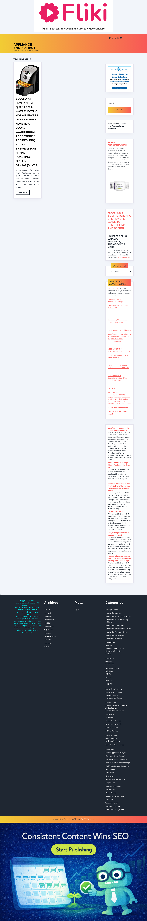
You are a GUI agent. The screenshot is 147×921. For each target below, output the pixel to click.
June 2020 (47, 643)
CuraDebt (111, 388)
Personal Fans (110, 769)
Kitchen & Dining (111, 735)
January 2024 (48, 626)
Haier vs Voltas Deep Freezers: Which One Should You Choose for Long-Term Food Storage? (119, 558)
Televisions (109, 671)
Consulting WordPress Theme (66, 819)
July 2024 (47, 623)
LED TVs (108, 677)
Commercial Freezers (113, 613)
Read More (24, 193)
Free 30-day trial (123, 257)
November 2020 (50, 636)
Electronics (109, 645)
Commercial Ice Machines (114, 625)
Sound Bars (109, 664)
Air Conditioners (111, 708)
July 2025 (47, 610)
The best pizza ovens (115, 512)
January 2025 (48, 616)
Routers (108, 654)
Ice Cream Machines (112, 741)
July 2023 (47, 633)
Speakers (108, 661)
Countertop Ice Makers (113, 639)
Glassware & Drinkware (113, 692)
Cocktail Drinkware (112, 695)
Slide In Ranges (111, 793)
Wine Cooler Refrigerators (114, 810)
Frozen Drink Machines (113, 689)
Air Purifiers (109, 715)
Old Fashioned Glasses (113, 698)
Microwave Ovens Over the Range (117, 763)
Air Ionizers (109, 717)
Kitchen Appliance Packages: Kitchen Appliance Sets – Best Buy (119, 465)
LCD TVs (108, 674)
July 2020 (47, 640)
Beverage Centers (111, 610)
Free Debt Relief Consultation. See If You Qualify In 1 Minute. (117, 378)
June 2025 (47, 613)
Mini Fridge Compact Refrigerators (117, 766)
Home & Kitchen (111, 702)
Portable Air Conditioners (114, 711)
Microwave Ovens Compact (115, 756)
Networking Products (113, 651)
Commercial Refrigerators (114, 635)
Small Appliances (111, 738)
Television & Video (112, 668)
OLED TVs (108, 681)
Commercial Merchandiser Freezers (118, 629)
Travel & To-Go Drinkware (114, 745)
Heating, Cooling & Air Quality (116, 705)
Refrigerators (110, 789)
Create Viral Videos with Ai (119, 408)
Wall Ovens (109, 800)
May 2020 (47, 646)
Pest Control (109, 773)
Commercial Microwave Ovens (116, 632)
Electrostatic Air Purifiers (114, 724)
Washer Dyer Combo (112, 806)
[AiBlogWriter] (73, 872)
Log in (77, 610)
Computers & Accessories (114, 648)
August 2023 (48, 630)
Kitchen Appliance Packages (115, 753)
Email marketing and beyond (119, 330)
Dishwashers (110, 642)
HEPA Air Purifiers (111, 728)
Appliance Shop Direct (24, 46)
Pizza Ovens (109, 776)
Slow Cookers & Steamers (114, 796)
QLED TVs (108, 684)
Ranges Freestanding (113, 786)
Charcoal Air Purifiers (113, 721)
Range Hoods (110, 783)
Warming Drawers (111, 803)
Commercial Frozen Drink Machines (118, 616)
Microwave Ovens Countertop (116, 759)
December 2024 (49, 620)
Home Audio (109, 658)
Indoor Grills (109, 749)
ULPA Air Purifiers (111, 731)
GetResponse (113, 288)
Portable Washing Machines (115, 779)
